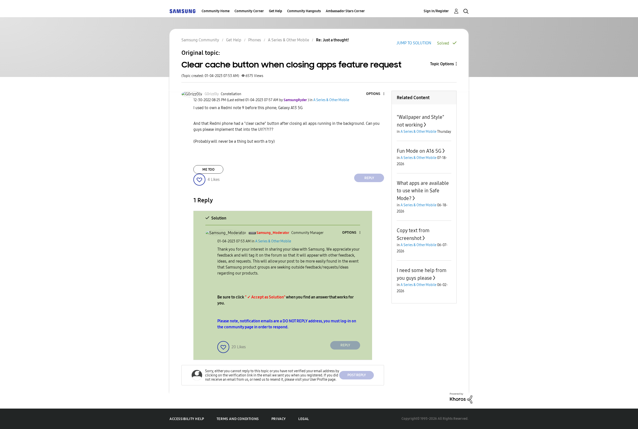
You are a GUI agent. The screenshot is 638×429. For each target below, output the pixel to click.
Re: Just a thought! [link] (332, 40)
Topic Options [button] (442, 64)
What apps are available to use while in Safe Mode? (423, 190)
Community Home (216, 11)
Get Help (275, 11)
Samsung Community (200, 40)
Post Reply (356, 375)
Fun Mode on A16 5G (419, 151)
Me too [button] (208, 169)
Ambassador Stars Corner (345, 11)
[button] (375, 94)
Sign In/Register (436, 11)
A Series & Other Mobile (288, 40)
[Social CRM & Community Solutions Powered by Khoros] (461, 397)
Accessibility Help (186, 419)
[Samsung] (182, 11)
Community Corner (249, 11)
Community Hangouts (304, 11)
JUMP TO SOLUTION (414, 43)
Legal (303, 419)
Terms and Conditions (238, 419)
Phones (254, 40)
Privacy (278, 419)
